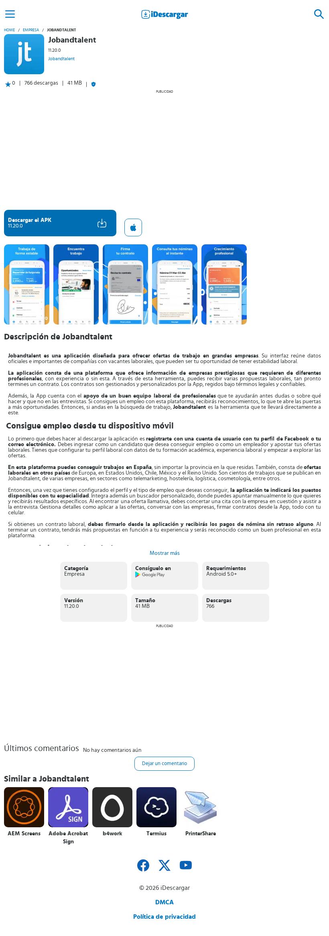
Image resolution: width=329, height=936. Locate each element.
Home (9, 30)
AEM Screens (24, 834)
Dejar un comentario (164, 763)
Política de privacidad (164, 917)
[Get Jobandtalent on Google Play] (150, 576)
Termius (156, 834)
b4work (112, 834)
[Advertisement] (164, 149)
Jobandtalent (61, 58)
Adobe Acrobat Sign (68, 838)
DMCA (164, 902)
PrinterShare (200, 834)
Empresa (31, 30)
